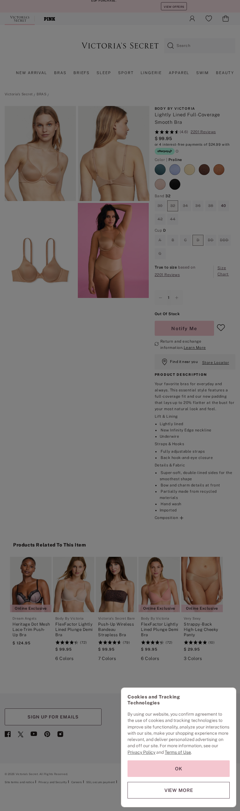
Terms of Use (178, 752)
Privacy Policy (141, 752)
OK (178, 768)
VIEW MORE (178, 790)
